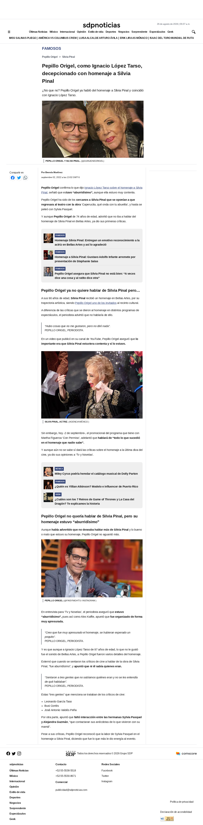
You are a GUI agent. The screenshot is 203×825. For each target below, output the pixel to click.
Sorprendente (139, 31)
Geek (170, 31)
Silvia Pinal (68, 56)
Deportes (111, 31)
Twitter (105, 776)
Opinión (81, 31)
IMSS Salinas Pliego (22, 38)
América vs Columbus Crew (57, 38)
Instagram (107, 781)
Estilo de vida (95, 31)
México (54, 31)
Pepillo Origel (50, 56)
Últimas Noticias (38, 31)
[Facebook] (13, 177)
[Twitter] (19, 177)
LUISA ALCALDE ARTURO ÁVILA (98, 38)
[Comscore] (186, 753)
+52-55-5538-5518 (66, 770)
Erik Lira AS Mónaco (133, 38)
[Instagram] (19, 753)
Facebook (107, 770)
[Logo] (101, 25)
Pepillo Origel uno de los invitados (96, 303)
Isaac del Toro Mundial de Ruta (172, 38)
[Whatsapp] (25, 177)
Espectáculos (157, 31)
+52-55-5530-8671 (66, 776)
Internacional (67, 31)
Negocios (123, 31)
